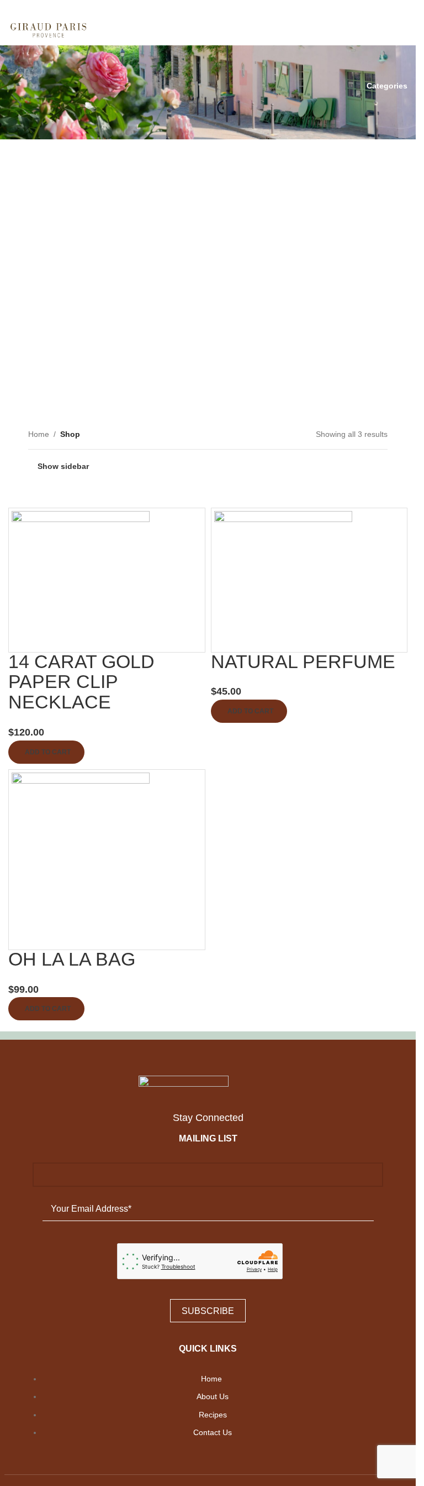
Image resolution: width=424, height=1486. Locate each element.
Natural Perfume (303, 661)
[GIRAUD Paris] (208, 1083)
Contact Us (212, 1432)
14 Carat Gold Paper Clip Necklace (81, 682)
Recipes (213, 1414)
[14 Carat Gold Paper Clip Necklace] (81, 579)
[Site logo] (49, 28)
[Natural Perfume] (283, 579)
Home (212, 1378)
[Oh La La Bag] (81, 858)
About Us (213, 1396)
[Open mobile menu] (403, 29)
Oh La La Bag (71, 958)
